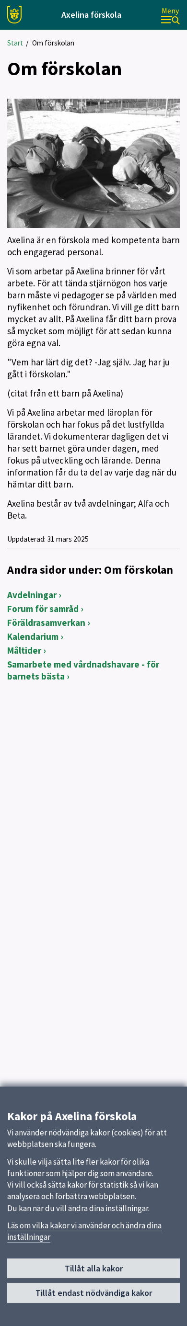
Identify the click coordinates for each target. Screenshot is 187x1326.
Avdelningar (32, 595)
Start (15, 42)
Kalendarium (32, 636)
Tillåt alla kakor (94, 1268)
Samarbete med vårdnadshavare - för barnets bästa (83, 670)
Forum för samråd (43, 608)
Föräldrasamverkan (46, 622)
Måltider (24, 650)
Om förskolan (53, 42)
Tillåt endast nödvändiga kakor (93, 1292)
